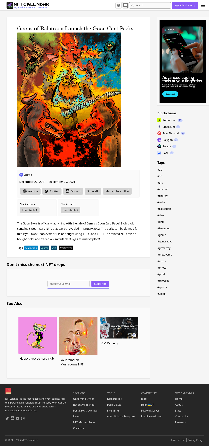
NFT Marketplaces (84, 422)
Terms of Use (178, 440)
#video (161, 294)
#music (161, 261)
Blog (144, 399)
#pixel (161, 274)
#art (54, 247)
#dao (160, 215)
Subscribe (100, 284)
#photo (162, 267)
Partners (180, 422)
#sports (162, 287)
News (76, 416)
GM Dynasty (109, 343)
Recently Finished (84, 404)
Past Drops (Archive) (85, 410)
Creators (78, 428)
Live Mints (113, 410)
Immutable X (30, 210)
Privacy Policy (195, 440)
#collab (161, 202)
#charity (162, 196)
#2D (159, 169)
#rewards (163, 280)
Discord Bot (114, 399)
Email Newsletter (151, 416)
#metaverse (65, 247)
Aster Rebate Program (121, 416)
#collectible (31, 247)
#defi (160, 222)
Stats (178, 410)
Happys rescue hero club (37, 358)
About (179, 404)
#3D (159, 176)
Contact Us (182, 416)
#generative (164, 241)
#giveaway (163, 248)
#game (44, 247)
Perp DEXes (114, 404)
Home (179, 399)
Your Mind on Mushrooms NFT (72, 362)
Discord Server (150, 410)
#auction (162, 189)
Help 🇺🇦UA (147, 404)
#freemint (163, 228)
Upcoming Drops (83, 399)
